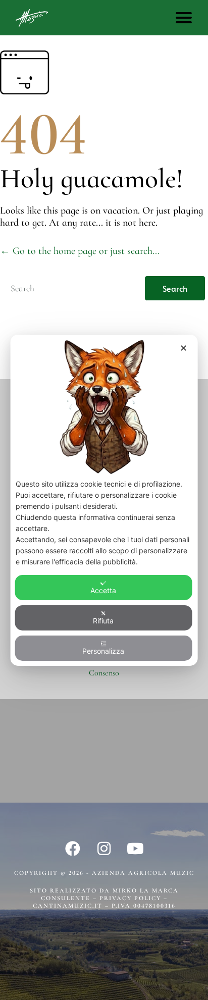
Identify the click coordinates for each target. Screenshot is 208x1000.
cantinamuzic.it (67, 905)
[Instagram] (104, 848)
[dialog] (104, 499)
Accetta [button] (103, 590)
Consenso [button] (104, 673)
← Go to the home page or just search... (80, 251)
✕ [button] (183, 347)
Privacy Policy (131, 898)
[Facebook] (72, 848)
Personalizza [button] (103, 651)
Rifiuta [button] (103, 620)
